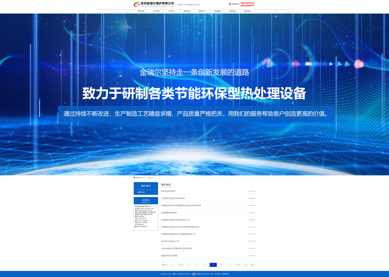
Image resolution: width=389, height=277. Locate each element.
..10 (246, 265)
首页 (143, 177)
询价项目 (232, 11)
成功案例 (217, 11)
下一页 (237, 265)
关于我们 (156, 11)
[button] (188, 173)
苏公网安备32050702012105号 (204, 274)
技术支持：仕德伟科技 (222, 274)
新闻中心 (202, 11)
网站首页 (141, 11)
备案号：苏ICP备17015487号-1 (181, 274)
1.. (172, 265)
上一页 (181, 265)
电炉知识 (187, 11)
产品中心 (171, 11)
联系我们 (247, 11)
